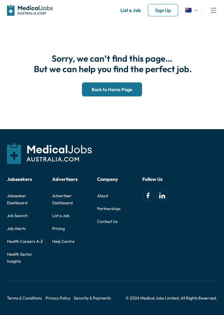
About (102, 195)
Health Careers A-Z (25, 241)
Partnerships (108, 208)
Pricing (58, 228)
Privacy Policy (58, 298)
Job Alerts (16, 228)
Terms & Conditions (24, 298)
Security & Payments (92, 298)
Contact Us (107, 221)
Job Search (17, 215)
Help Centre (63, 241)
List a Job (130, 10)
